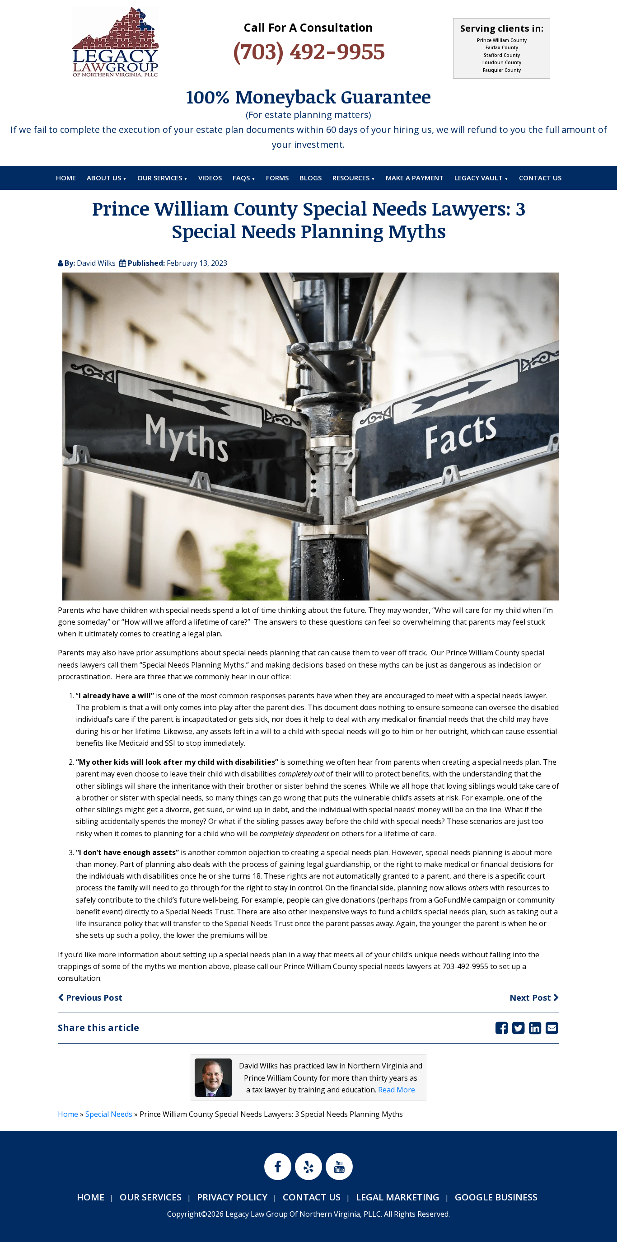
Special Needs (108, 1114)
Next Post (531, 997)
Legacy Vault (478, 177)
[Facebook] (501, 1027)
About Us (104, 177)
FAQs (241, 177)
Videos (210, 177)
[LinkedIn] (535, 1027)
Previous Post (93, 997)
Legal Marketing (397, 1197)
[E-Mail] (551, 1027)
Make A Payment (415, 177)
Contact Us (540, 177)
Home (66, 177)
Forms (277, 177)
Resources (350, 177)
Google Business (496, 1197)
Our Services (159, 177)
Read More (396, 1090)
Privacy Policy (232, 1197)
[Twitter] (518, 1027)
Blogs (310, 177)
